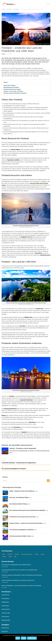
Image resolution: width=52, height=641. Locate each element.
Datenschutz (5, 628)
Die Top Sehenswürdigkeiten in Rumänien (21, 529)
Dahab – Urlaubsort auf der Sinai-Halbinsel (21, 491)
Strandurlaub (5, 605)
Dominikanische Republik (26, 554)
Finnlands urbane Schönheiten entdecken (15, 93)
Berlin (4, 554)
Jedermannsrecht (45, 255)
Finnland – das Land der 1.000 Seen (13, 91)
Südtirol (10, 556)
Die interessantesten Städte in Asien (20, 536)
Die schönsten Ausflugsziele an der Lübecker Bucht (16, 564)
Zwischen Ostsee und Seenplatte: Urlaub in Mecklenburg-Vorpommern (22, 575)
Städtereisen (5, 602)
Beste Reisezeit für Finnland (11, 87)
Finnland (3, 53)
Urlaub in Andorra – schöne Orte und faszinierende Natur (26, 523)
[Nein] (50, 637)
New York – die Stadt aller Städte (18, 497)
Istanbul (42, 554)
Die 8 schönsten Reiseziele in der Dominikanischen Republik (27, 510)
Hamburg (37, 554)
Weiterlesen (32, 638)
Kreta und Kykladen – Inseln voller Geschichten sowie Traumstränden (21, 585)
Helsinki (11, 396)
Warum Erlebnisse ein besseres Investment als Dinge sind (18, 580)
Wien (15, 556)
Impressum (5, 631)
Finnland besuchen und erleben (12, 89)
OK (18, 638)
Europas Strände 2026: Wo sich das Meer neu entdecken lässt (19, 570)
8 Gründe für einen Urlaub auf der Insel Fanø (22, 516)
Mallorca (4, 556)
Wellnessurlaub (6, 620)
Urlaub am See (6, 613)
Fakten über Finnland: (10, 85)
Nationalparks (6, 598)
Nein (23, 638)
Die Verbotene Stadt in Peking (18, 504)
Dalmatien (17, 554)
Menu (48, 4)
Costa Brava (10, 554)
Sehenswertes (6, 609)
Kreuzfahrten (5, 595)
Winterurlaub (5, 616)
